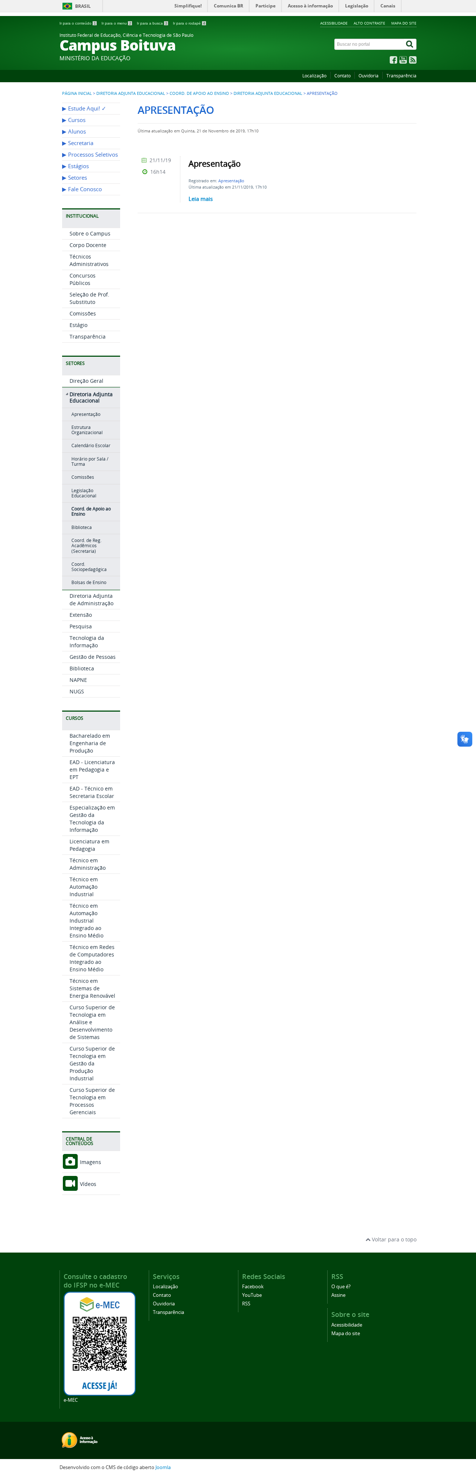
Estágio (78, 324)
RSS (246, 1304)
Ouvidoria (368, 76)
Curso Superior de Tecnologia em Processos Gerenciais (92, 1101)
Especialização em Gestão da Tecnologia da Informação (92, 818)
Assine (338, 1295)
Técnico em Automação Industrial (84, 887)
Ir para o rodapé (189, 23)
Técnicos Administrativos (89, 260)
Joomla (163, 1467)
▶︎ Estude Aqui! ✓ (84, 108)
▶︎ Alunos (74, 131)
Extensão (81, 614)
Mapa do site (403, 23)
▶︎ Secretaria (77, 143)
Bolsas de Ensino (88, 582)
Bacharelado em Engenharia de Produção (90, 743)
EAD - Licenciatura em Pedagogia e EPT (92, 769)
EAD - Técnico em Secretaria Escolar (92, 792)
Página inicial (77, 93)
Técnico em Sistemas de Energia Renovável (92, 988)
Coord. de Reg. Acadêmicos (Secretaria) (86, 546)
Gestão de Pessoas (93, 656)
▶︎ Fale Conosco (82, 189)
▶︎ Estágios (75, 166)
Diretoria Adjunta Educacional (130, 93)
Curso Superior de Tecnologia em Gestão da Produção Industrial (92, 1063)
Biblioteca (81, 527)
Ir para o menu (116, 23)
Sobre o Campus (90, 233)
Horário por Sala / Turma (89, 461)
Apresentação (85, 414)
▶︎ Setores (74, 177)
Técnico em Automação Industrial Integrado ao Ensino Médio (86, 920)
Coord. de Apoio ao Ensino (199, 93)
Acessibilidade (334, 23)
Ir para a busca (152, 23)
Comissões (83, 313)
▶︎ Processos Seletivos (90, 154)
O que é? (341, 1286)
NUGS (77, 691)
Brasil (83, 6)
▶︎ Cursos (74, 120)
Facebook (253, 1286)
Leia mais (201, 198)
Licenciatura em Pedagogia (89, 845)
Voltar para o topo (393, 1239)
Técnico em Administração (88, 864)
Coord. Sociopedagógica (89, 566)
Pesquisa (81, 626)
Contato (342, 76)
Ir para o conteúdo (78, 23)
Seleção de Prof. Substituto (89, 298)
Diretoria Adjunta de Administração (91, 599)
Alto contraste (369, 23)
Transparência (401, 76)
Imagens (89, 1162)
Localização (314, 76)
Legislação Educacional (83, 493)
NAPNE (78, 679)
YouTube (252, 1295)
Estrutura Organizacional (87, 429)
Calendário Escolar (90, 445)
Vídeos (87, 1183)
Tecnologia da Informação (87, 641)
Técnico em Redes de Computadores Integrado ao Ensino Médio (92, 958)
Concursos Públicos (83, 279)
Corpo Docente (88, 245)
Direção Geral (86, 380)
